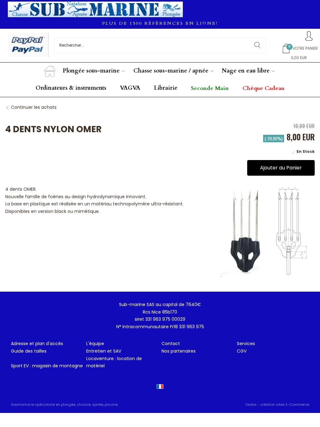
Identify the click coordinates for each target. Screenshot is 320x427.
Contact (171, 343)
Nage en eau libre (246, 71)
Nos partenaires (179, 351)
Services (246, 343)
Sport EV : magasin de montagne (47, 366)
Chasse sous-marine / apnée (170, 71)
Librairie (166, 88)
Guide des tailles (29, 351)
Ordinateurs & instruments (71, 88)
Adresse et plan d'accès (37, 343)
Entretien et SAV (103, 351)
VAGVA (130, 88)
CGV (242, 351)
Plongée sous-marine (91, 71)
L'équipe (95, 343)
